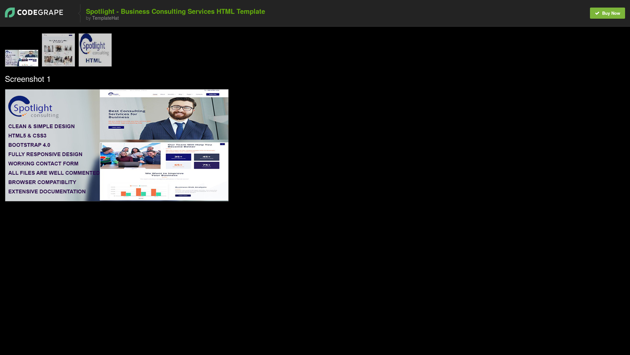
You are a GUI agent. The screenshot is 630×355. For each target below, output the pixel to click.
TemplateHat (105, 17)
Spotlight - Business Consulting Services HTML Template (175, 11)
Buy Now (610, 13)
